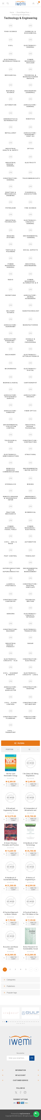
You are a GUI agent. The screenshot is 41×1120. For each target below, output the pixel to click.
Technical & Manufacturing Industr (30, 76)
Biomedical (30, 512)
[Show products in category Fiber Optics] (30, 405)
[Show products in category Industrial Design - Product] (10, 637)
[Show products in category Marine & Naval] (10, 377)
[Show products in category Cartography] (30, 377)
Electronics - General (30, 46)
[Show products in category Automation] (10, 99)
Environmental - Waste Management (30, 570)
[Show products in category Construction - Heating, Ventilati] (30, 578)
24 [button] (20, 1023)
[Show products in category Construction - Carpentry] (10, 594)
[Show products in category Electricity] (30, 156)
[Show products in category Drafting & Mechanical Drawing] (10, 186)
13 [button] (24, 1021)
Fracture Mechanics (10, 513)
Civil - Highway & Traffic (10, 673)
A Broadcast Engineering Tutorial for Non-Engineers (11, 810)
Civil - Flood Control (10, 703)
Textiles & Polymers (11, 250)
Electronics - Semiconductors (11, 455)
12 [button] (22, 1021)
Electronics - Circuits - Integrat (30, 615)
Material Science (10, 91)
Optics (30, 148)
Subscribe (31, 1058)
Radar (30, 643)
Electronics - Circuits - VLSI (10, 659)
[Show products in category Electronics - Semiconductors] (10, 448)
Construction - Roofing (30, 687)
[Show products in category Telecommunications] (30, 172)
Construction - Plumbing (10, 717)
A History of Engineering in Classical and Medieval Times (30, 880)
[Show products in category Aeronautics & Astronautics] (10, 113)
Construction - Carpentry (10, 600)
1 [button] (2, 1021)
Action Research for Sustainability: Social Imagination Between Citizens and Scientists (30, 950)
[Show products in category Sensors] (10, 608)
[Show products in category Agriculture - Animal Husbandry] (30, 289)
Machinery (10, 354)
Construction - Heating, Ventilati (30, 585)
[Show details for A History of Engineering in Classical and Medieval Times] (30, 866)
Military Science (10, 311)
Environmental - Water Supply (30, 469)
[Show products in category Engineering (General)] (30, 85)
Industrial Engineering (30, 264)
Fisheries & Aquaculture (30, 193)
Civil (10, 45)
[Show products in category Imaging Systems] (10, 230)
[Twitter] (16, 1092)
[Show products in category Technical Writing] (30, 594)
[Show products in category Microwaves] (10, 363)
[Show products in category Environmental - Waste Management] (30, 562)
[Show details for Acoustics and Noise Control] (10, 936)
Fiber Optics (30, 411)
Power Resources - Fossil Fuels (11, 527)
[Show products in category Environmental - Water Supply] (30, 462)
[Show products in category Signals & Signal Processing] (30, 333)
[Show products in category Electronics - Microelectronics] (10, 53)
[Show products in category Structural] (30, 448)
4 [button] (8, 1021)
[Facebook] (20, 1092)
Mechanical (10, 75)
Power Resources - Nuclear (30, 61)
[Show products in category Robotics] (30, 113)
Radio (10, 279)
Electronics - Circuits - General (30, 221)
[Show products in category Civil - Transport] (10, 725)
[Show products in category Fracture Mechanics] (10, 506)
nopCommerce (25, 1113)
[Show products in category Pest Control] (10, 550)
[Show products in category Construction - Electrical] (30, 653)
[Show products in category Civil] (10, 39)
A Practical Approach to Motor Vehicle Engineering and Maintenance (10, 915)
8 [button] (15, 1021)
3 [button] (6, 1021)
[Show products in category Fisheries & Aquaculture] (30, 186)
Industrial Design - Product (10, 645)
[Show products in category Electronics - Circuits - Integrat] (30, 608)
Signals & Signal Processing (30, 340)
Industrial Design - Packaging (30, 426)
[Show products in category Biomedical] (30, 506)
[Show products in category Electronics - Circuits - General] (30, 214)
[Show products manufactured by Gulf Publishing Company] (10, 1013)
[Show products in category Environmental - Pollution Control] (10, 419)
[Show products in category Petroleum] (10, 202)
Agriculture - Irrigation (30, 717)
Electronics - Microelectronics (11, 60)
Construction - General (10, 179)
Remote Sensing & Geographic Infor (10, 498)
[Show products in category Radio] (10, 274)
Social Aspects (30, 250)
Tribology (30, 556)
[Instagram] (25, 1092)
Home (12, 12)
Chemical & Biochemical (30, 32)
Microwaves (10, 368)
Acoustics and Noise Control (10, 948)
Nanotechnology (31, 311)
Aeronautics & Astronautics (10, 119)
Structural (30, 454)
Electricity (30, 162)
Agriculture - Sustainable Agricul (10, 396)
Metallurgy (10, 133)
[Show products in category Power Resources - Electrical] (30, 520)
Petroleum (10, 208)
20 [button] (36, 1021)
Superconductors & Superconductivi (11, 570)
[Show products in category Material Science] (10, 85)
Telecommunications (31, 178)
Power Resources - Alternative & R (30, 281)
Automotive (30, 542)
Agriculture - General (30, 105)
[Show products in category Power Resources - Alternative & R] (30, 274)
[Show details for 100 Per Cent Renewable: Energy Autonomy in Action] (10, 762)
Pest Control (10, 556)
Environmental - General (30, 236)
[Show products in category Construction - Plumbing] (10, 711)
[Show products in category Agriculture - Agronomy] (10, 319)
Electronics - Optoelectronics (31, 355)
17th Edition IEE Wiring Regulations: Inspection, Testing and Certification (30, 777)
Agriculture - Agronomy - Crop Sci (30, 134)
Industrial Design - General (10, 164)
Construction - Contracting (30, 441)
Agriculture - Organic (30, 396)
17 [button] (31, 1021)
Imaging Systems (11, 236)
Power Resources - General (10, 265)
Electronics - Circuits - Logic (30, 673)
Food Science (10, 31)
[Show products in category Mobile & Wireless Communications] (10, 462)
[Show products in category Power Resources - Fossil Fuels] (10, 520)
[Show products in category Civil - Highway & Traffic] (10, 667)
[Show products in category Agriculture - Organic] (30, 389)
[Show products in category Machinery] (10, 349)
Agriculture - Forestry (10, 411)
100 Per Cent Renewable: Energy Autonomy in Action (10, 776)
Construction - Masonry (10, 630)
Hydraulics (10, 484)
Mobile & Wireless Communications (11, 470)
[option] (11, 1013)
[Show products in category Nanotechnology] (30, 305)
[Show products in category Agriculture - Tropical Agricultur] (10, 681)
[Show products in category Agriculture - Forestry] (10, 405)
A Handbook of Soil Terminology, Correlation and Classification (30, 846)
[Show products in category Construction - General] (10, 172)
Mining (30, 484)
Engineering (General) (30, 91)
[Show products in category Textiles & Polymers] (10, 244)
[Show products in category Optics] (30, 142)
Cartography (30, 383)
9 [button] (17, 1021)
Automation (10, 105)
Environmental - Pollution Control (10, 426)
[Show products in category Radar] (30, 637)
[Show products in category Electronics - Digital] (30, 363)
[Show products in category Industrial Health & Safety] (10, 142)
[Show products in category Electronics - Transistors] (30, 623)
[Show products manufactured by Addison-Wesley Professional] (30, 1013)
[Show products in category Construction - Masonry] (10, 623)
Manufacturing (30, 325)
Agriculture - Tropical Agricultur (10, 688)
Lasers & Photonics (10, 584)
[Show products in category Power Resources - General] (10, 258)
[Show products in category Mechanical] (10, 69)
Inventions (10, 295)
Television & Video (11, 441)
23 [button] (18, 1023)
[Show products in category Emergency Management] (30, 490)
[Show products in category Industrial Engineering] (30, 258)
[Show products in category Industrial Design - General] (10, 156)
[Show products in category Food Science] (10, 25)
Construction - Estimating (30, 703)
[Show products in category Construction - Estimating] (30, 697)
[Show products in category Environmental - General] (30, 230)
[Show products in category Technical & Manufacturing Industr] (30, 69)
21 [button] (38, 1021)
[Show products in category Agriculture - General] (30, 99)
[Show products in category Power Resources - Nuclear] (30, 53)
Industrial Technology (10, 221)
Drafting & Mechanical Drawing (10, 193)
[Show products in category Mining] (30, 478)
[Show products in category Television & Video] (10, 434)
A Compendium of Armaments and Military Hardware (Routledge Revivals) (30, 811)
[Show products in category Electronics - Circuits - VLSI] (10, 653)
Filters (21, 743)
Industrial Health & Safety (10, 149)
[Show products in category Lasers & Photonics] (10, 578)
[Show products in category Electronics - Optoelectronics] (30, 349)
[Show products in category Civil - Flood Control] (10, 697)
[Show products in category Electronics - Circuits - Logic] (30, 667)
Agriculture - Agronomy (10, 325)
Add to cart (13, 785)
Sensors (11, 614)
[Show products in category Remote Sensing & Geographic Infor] (10, 490)
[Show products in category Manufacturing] (30, 319)
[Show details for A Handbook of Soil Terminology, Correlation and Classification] (30, 832)
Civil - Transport (10, 731)
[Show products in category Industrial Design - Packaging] (30, 419)
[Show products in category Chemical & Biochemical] (30, 25)
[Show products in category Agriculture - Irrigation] (30, 711)
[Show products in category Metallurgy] (10, 127)
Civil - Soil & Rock (10, 542)
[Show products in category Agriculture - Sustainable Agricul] (10, 389)
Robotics (30, 119)
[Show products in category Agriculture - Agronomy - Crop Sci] (30, 127)
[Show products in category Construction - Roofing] (30, 681)
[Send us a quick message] (36, 1115)
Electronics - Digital (30, 369)
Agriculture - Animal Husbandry (30, 296)
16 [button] (29, 1021)
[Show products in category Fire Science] (30, 202)
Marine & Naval (10, 383)
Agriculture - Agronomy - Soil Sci (10, 340)
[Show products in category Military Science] (10, 305)
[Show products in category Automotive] (30, 536)
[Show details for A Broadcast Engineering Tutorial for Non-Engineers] (10, 797)
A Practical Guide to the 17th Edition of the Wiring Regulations (30, 914)
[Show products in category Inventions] (10, 289)
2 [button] (4, 1021)
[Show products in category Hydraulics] (10, 478)
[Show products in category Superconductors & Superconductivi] (10, 562)
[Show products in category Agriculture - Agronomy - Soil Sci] (10, 333)
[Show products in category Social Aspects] (30, 244)
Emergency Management (30, 497)
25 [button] (22, 1023)
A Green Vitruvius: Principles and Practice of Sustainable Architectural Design (10, 846)
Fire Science (30, 208)
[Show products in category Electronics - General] (30, 39)
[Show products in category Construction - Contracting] (30, 434)
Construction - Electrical (30, 659)
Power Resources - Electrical (30, 527)
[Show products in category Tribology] (30, 550)
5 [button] (10, 1021)
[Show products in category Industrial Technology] (10, 214)
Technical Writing (30, 600)
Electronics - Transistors (30, 630)
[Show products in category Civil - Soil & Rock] (10, 536)
